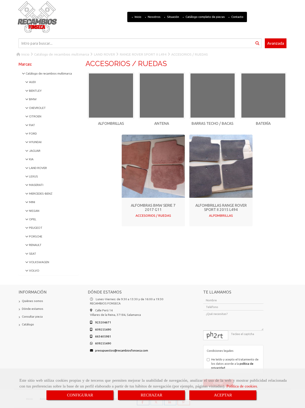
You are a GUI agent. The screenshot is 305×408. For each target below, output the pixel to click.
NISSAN (33, 210)
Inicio (137, 17)
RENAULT (35, 245)
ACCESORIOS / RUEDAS (153, 215)
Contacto (237, 17)
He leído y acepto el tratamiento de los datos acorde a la (235, 364)
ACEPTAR (223, 395)
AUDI (32, 82)
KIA (30, 159)
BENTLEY (35, 90)
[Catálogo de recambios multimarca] (23, 73)
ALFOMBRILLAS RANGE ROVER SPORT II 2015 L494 (221, 207)
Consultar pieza (32, 316)
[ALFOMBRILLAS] (111, 95)
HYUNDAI (35, 142)
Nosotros (154, 17)
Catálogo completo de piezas (205, 17)
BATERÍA (263, 123)
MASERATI (35, 185)
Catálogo (28, 324)
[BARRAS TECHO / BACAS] (212, 95)
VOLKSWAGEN (38, 262)
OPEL (32, 219)
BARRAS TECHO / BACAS (212, 123)
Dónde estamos (32, 308)
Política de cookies (241, 386)
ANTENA (161, 123)
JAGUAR (34, 150)
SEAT (32, 253)
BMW (32, 99)
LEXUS (33, 176)
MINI (31, 202)
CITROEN (34, 116)
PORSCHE (35, 236)
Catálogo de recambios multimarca (48, 73)
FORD (32, 133)
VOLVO (33, 270)
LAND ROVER (37, 168)
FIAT (31, 125)
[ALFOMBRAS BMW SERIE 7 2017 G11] (153, 166)
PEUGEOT (35, 227)
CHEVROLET (37, 108)
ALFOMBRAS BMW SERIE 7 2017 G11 (153, 207)
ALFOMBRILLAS (111, 123)
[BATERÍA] (263, 95)
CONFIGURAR (80, 395)
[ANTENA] (162, 95)
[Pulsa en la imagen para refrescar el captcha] (215, 335)
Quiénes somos (32, 301)
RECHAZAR (151, 395)
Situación (172, 17)
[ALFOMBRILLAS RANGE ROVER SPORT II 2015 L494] (221, 166)
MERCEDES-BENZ (40, 193)
